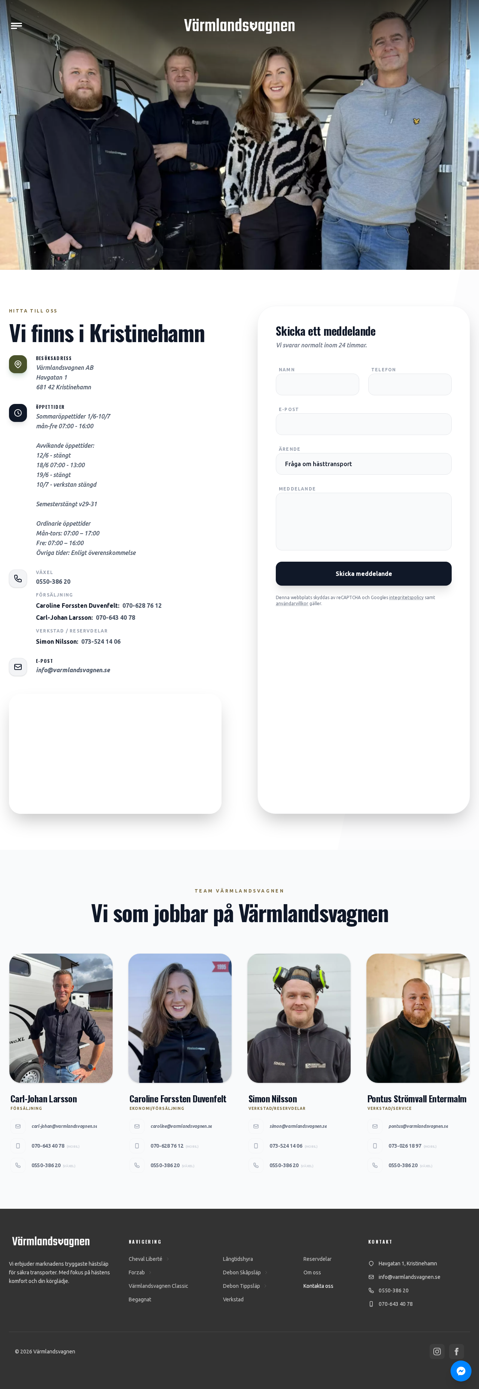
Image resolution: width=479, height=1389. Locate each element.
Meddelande (297, 488)
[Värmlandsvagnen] (239, 26)
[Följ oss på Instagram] (437, 1351)
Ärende (289, 449)
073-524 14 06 (100, 641)
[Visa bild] (239, 254)
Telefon (383, 369)
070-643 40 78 (115, 617)
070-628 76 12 (142, 605)
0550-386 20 (53, 581)
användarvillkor (292, 603)
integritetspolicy (406, 597)
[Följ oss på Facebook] (456, 1351)
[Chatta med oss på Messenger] (461, 1371)
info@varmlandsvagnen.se (73, 670)
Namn (287, 369)
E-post (289, 409)
